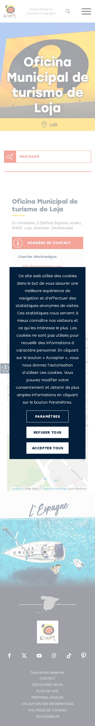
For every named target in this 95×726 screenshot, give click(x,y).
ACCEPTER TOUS (47, 448)
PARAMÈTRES (47, 416)
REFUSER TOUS (47, 432)
